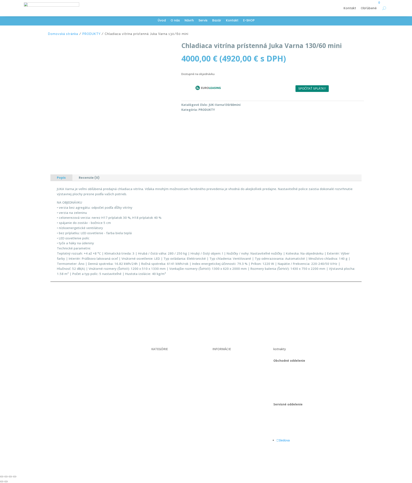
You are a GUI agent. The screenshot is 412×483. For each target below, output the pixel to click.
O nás (175, 20)
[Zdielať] (10, 476)
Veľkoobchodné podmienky (231, 360)
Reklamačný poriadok (227, 369)
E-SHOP (248, 20)
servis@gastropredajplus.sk (292, 429)
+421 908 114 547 (285, 377)
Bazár (216, 20)
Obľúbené (369, 8)
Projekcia (157, 369)
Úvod (162, 20)
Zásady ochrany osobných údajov (235, 377)
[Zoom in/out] (1, 476)
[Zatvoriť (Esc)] (14, 476)
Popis (61, 178)
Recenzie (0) (89, 178)
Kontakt (350, 8)
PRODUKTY (91, 34)
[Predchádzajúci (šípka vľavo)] (1, 481)
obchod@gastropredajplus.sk (293, 385)
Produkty (157, 377)
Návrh (189, 20)
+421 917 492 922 (285, 420)
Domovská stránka (63, 34)
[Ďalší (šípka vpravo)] (6, 481)
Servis (203, 20)
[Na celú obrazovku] (6, 476)
